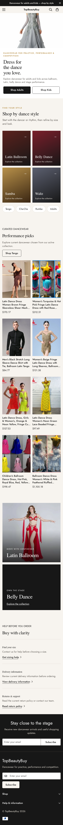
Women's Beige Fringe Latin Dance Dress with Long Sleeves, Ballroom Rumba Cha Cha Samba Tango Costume (45, 363)
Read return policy (12, 706)
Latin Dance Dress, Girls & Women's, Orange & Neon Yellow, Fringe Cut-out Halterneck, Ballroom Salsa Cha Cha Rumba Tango (15, 421)
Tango (8, 209)
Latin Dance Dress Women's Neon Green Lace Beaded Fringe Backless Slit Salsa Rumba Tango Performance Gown (46, 421)
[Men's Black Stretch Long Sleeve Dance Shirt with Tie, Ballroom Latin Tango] (16, 337)
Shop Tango (12, 253)
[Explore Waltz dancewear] (31, 30)
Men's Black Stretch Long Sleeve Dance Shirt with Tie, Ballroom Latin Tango (16, 363)
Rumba (39, 209)
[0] (57, 9)
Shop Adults (17, 90)
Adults (53, 209)
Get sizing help (10, 657)
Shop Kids (46, 90)
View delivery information (16, 681)
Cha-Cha (23, 209)
